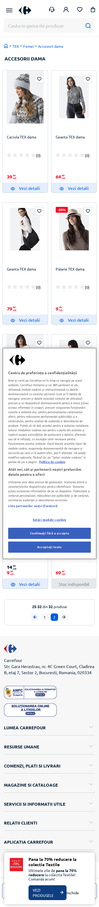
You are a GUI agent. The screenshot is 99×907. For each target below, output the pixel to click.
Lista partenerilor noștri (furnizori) (33, 506)
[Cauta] (88, 25)
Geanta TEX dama (70, 136)
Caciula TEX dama (21, 136)
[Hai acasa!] (6, 46)
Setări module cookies (49, 519)
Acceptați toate (49, 547)
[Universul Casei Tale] (25, 10)
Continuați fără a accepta (49, 533)
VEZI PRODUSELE (43, 893)
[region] (49, 453)
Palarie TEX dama (70, 269)
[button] (93, 10)
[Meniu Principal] (9, 10)
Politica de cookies (52, 462)
